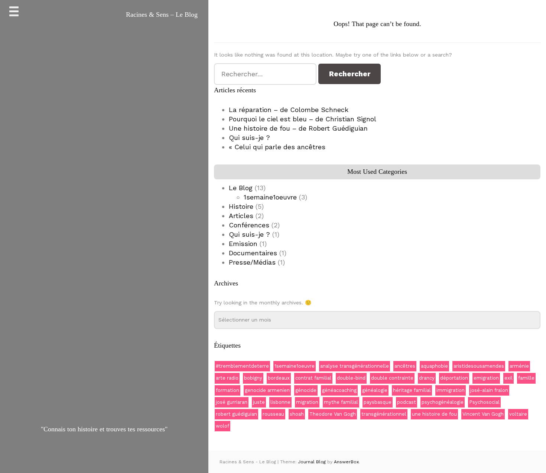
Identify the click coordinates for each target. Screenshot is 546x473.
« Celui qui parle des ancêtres (277, 147)
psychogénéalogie (443, 402)
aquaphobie (434, 366)
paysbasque (377, 402)
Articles (241, 216)
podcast (406, 402)
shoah (297, 414)
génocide (305, 390)
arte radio (227, 378)
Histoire (241, 206)
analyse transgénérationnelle (354, 366)
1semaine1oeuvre (270, 197)
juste (259, 402)
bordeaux (279, 378)
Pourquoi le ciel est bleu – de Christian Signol (302, 119)
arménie (519, 366)
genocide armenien (267, 390)
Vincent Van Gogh (483, 414)
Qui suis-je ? (249, 137)
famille (526, 378)
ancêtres (404, 366)
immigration (450, 390)
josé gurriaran (231, 402)
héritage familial (412, 390)
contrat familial (313, 378)
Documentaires (253, 253)
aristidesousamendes (479, 366)
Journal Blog (312, 461)
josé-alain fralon (489, 390)
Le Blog (241, 188)
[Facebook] (96, 453)
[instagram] (113, 453)
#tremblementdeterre (242, 366)
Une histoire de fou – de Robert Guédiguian (298, 128)
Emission (243, 243)
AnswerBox (346, 461)
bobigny (253, 378)
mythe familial (341, 402)
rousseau (273, 414)
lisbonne (280, 402)
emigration (486, 378)
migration (307, 402)
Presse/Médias (252, 262)
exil (508, 378)
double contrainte (392, 378)
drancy (427, 378)
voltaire (518, 414)
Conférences (249, 225)
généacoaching (339, 390)
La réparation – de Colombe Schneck (288, 110)
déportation (454, 378)
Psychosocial (484, 402)
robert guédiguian (236, 414)
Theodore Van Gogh (332, 414)
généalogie (374, 390)
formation (227, 390)
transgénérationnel (383, 414)
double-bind (351, 378)
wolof (222, 426)
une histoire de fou (434, 414)
